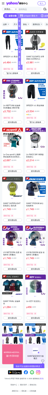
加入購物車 (13, 73)
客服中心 (13, 384)
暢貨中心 (19, 27)
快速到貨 (19, 32)
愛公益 (19, 63)
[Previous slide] (4, 40)
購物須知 (33, 384)
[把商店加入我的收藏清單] (42, 361)
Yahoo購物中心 (17, 3)
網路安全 (15, 391)
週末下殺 (19, 52)
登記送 (19, 21)
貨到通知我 (35, 73)
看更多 (19, 67)
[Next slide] (21, 40)
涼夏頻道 (19, 42)
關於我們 (23, 384)
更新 (41, 378)
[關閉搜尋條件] (16, 9)
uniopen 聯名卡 (31, 15)
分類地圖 (32, 391)
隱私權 (24, 391)
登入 (42, 3)
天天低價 (19, 37)
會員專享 (19, 57)
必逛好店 (19, 47)
